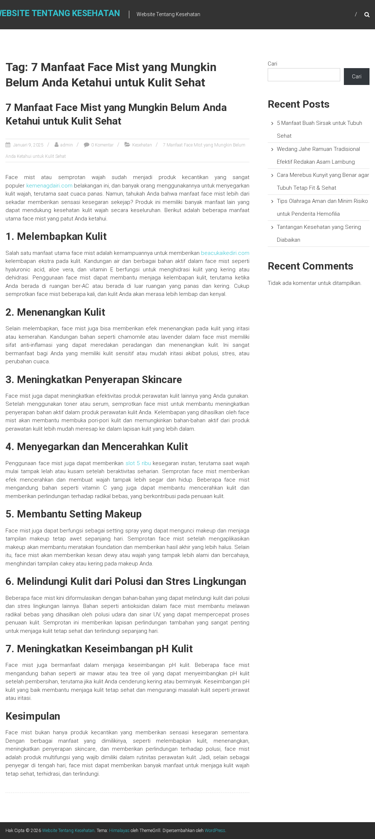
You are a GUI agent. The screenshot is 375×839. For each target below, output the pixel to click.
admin (66, 145)
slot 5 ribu (138, 463)
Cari (272, 63)
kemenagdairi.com (49, 185)
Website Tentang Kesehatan (68, 830)
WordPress (215, 830)
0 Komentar (102, 145)
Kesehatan (142, 145)
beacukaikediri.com (225, 253)
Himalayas (119, 830)
